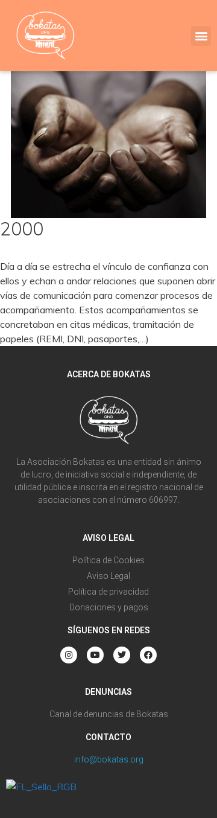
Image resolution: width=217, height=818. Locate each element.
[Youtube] (95, 655)
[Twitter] (121, 655)
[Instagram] (68, 655)
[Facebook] (148, 655)
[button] (201, 36)
